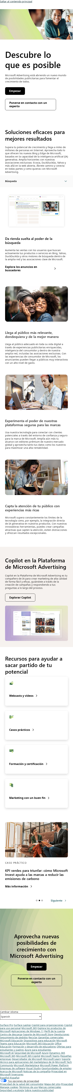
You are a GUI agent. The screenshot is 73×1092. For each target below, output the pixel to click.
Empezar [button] (15, 91)
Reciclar (33, 1037)
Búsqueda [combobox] (11, 181)
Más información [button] (16, 886)
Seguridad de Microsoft (27, 1053)
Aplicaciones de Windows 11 (27, 1031)
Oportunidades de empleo (56, 1068)
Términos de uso (28, 1087)
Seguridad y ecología (12, 1090)
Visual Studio (33, 1068)
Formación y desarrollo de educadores (34, 1046)
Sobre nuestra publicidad (39, 1090)
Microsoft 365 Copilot (28, 1056)
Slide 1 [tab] (36, 900)
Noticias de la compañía (37, 1071)
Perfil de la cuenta (54, 1031)
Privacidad (67, 1084)
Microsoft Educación (11, 1040)
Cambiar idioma (9, 1011)
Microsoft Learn (52, 1059)
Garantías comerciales (50, 1037)
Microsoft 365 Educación (40, 1043)
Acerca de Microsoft (11, 1071)
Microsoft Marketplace (26, 1065)
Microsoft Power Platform (54, 1065)
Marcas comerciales (50, 1087)
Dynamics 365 (57, 1053)
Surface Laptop (22, 1025)
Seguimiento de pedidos (14, 1037)
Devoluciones (61, 1034)
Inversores (17, 1074)
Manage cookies (9, 1087)
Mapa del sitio (52, 1084)
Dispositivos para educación (40, 1040)
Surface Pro (6, 1025)
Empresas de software (12, 1068)
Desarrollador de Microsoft (27, 1059)
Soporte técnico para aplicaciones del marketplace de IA (35, 1060)
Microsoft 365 (29, 1028)
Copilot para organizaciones (47, 1025)
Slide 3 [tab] (42, 900)
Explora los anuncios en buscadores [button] (21, 268)
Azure (45, 1053)
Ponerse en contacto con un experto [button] (28, 104)
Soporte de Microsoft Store (38, 1034)
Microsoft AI (7, 1053)
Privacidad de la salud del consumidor (22, 1084)
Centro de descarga (11, 1034)
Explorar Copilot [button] (20, 597)
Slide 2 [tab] (39, 900)
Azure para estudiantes (38, 1049)
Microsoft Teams (50, 1056)
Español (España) (9, 1077)
